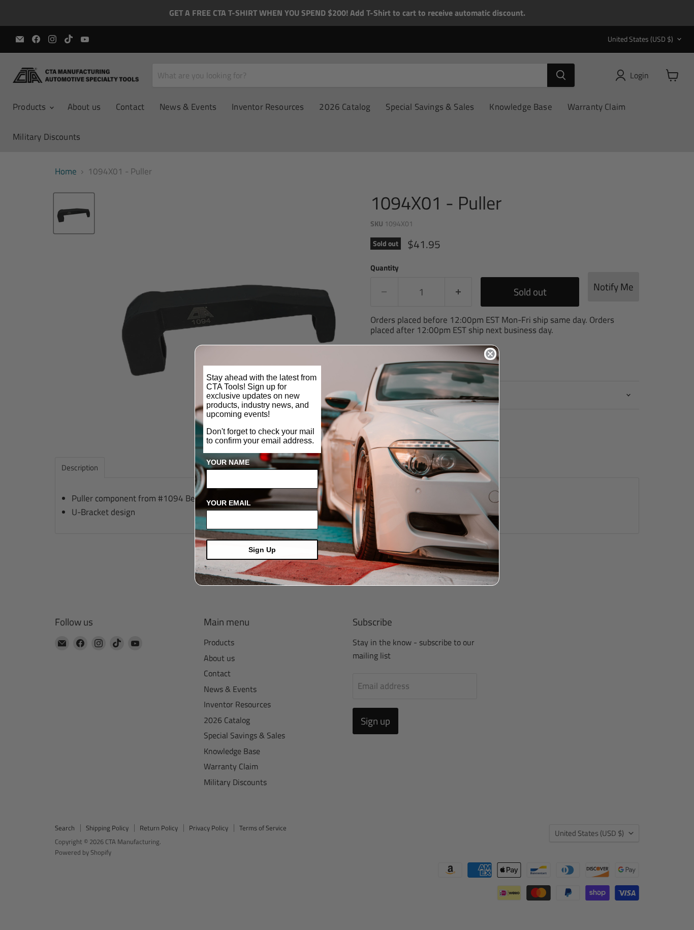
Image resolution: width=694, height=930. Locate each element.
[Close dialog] (490, 354)
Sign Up (262, 550)
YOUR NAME (227, 462)
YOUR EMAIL (228, 503)
